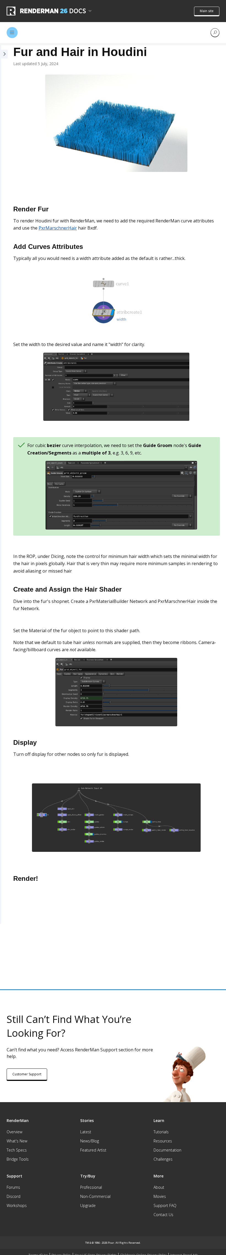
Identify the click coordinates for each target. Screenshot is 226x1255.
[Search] (215, 32)
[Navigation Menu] (12, 32)
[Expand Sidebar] (4, 484)
